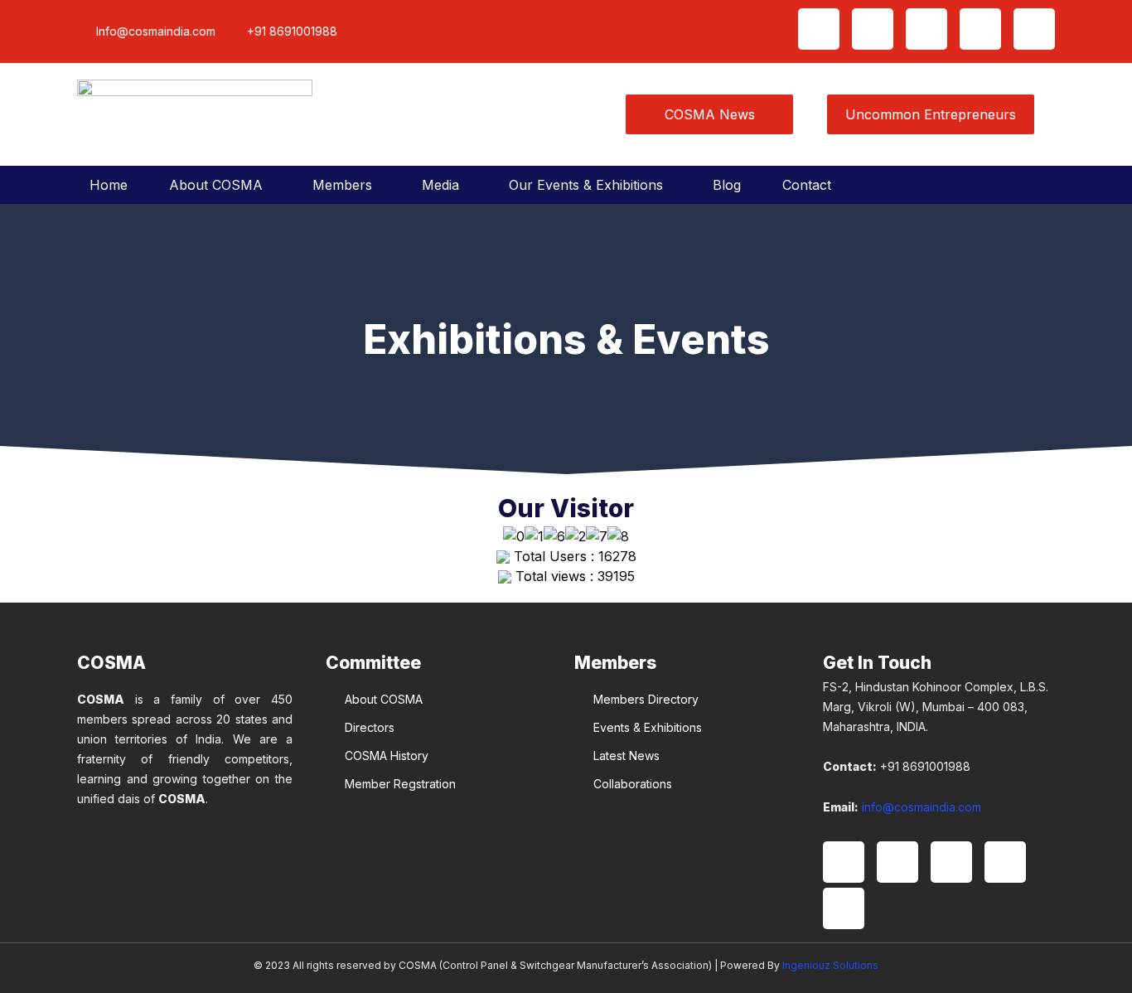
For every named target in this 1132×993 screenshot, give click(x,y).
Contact (806, 185)
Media (440, 185)
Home (108, 185)
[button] (220, 185)
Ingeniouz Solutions (830, 965)
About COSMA (216, 185)
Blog (727, 185)
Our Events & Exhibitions (586, 185)
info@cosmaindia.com (921, 807)
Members (342, 185)
